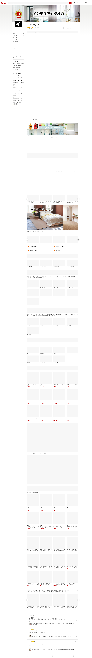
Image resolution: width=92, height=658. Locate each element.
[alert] (52, 35)
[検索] (70, 6)
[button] (88, 3)
